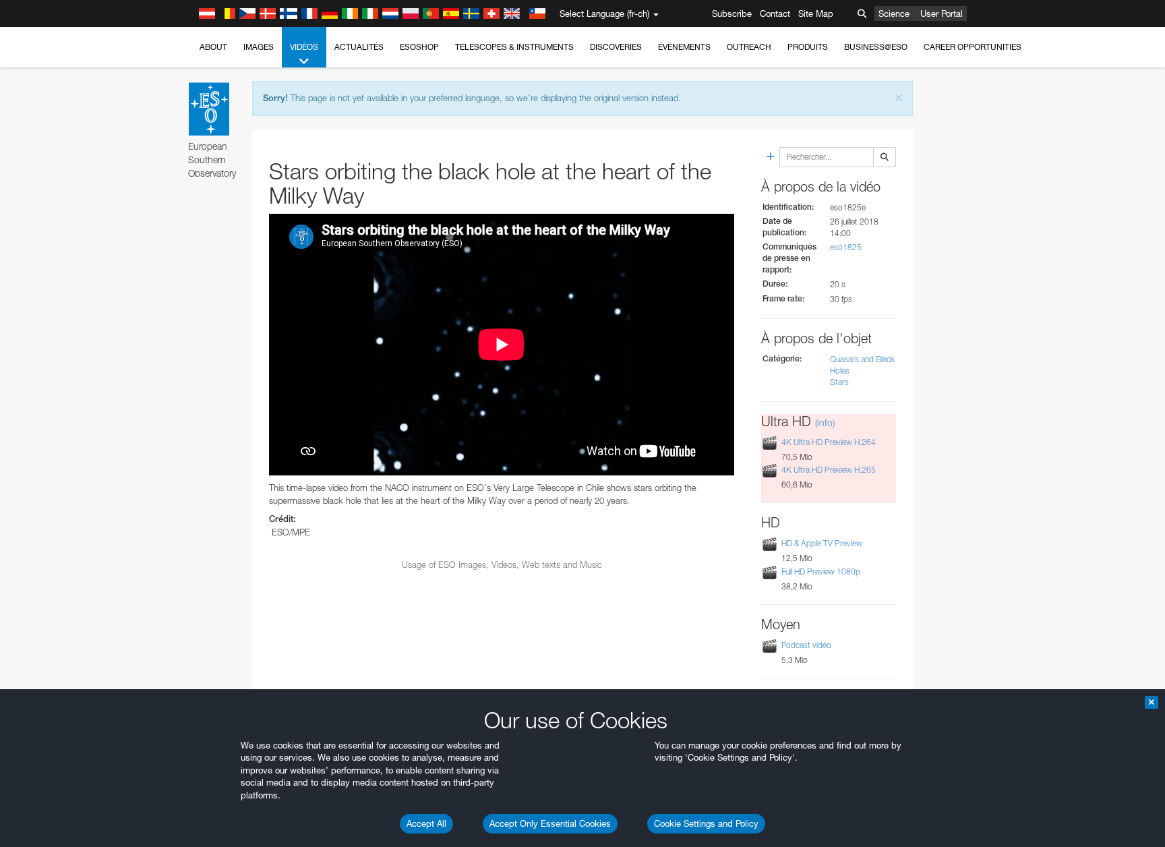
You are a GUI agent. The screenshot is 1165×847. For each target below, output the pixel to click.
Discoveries (616, 47)
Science (893, 13)
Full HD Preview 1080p (820, 571)
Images (258, 47)
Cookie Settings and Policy (706, 823)
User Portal (941, 13)
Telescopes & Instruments (514, 47)
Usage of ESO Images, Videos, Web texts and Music (502, 564)
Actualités (359, 47)
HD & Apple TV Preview (821, 543)
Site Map (815, 13)
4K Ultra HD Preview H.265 (828, 470)
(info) (825, 422)
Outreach (749, 47)
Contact (775, 13)
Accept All (426, 823)
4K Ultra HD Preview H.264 (828, 442)
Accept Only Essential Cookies (550, 823)
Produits (807, 47)
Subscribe (732, 13)
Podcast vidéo (806, 645)
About (213, 47)
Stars (839, 382)
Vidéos (304, 47)
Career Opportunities (972, 47)
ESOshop (419, 47)
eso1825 (846, 247)
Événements (684, 47)
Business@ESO (875, 47)
